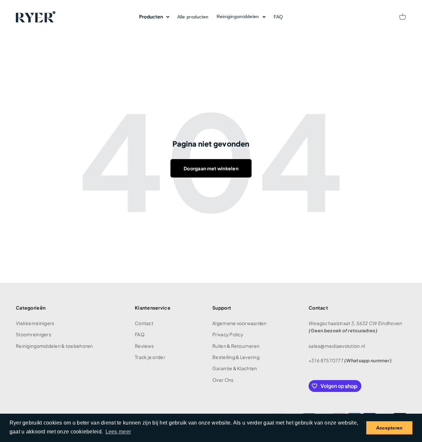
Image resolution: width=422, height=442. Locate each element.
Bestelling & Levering (235, 357)
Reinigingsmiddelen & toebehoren (54, 346)
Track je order (150, 357)
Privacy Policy (227, 334)
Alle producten (193, 16)
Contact (144, 323)
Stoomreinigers (33, 334)
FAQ (278, 16)
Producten (151, 16)
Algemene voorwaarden (239, 323)
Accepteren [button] (389, 427)
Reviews (144, 346)
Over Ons (222, 380)
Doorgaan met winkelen (211, 168)
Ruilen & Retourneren (236, 346)
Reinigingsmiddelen (238, 16)
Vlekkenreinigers (35, 323)
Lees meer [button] (118, 431)
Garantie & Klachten (234, 368)
